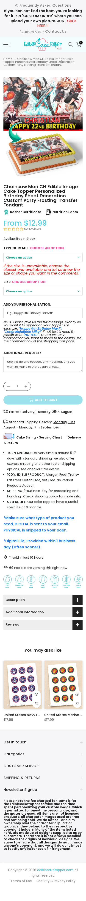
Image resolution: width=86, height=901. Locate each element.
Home (8, 58)
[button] (13, 229)
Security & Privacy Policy (55, 881)
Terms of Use (21, 881)
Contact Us (45, 31)
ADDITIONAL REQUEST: (22, 353)
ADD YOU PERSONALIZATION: (27, 304)
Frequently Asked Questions (45, 5)
